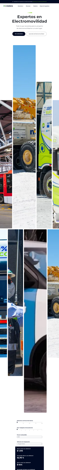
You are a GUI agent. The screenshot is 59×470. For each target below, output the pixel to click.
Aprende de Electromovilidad (36, 34)
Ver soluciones (19, 33)
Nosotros (35, 6)
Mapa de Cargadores (44, 6)
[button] (21, 6)
